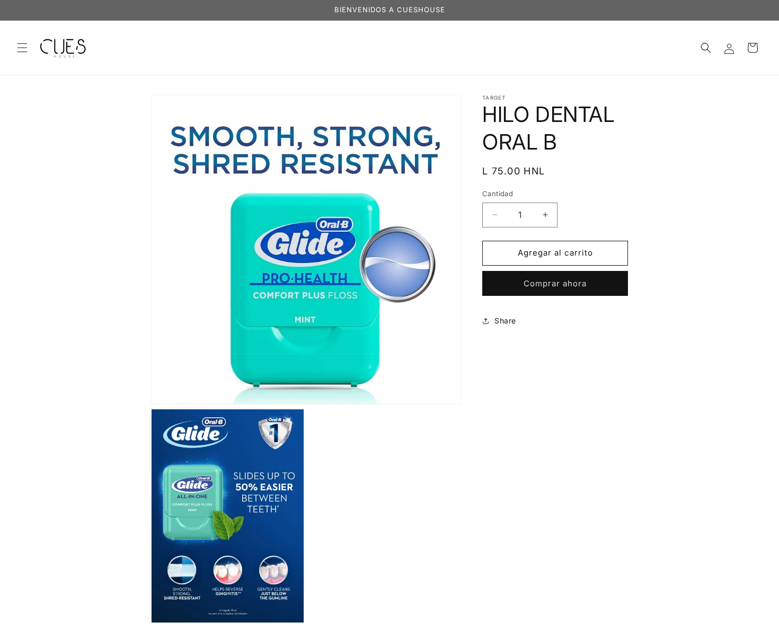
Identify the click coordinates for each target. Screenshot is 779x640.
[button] (22, 47)
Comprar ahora (555, 283)
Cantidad (497, 193)
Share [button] (505, 320)
